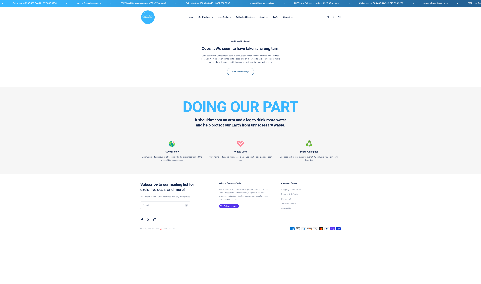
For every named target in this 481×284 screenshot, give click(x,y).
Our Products (204, 17)
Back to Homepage (240, 71)
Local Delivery (224, 17)
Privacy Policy (287, 199)
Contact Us (288, 17)
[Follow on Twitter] (148, 219)
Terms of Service (288, 203)
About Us (264, 17)
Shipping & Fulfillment (291, 189)
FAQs (275, 17)
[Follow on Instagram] (154, 219)
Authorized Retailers (245, 17)
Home (190, 17)
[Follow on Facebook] (142, 219)
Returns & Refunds (289, 194)
